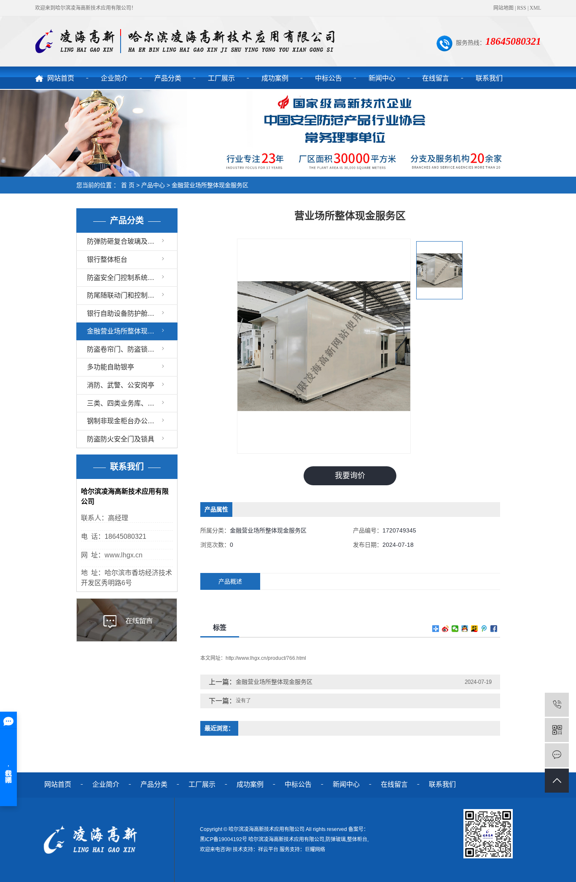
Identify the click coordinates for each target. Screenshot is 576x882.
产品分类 (167, 78)
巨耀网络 (315, 849)
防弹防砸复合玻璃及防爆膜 (127, 241)
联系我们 (489, 78)
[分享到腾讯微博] (484, 628)
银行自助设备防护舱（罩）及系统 (132, 313)
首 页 (128, 185)
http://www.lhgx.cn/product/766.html (266, 658)
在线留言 (435, 78)
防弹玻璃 (336, 839)
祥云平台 (268, 849)
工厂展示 (221, 78)
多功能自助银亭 (110, 367)
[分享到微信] (455, 628)
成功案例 (274, 78)
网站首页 (60, 78)
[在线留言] (557, 755)
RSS (521, 8)
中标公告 (328, 78)
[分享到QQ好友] (464, 628)
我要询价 (350, 475)
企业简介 (114, 78)
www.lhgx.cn (124, 555)
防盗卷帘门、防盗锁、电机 (127, 349)
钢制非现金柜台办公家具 (124, 421)
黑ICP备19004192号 (223, 839)
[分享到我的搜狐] (474, 628)
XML (535, 8)
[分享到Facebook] (494, 628)
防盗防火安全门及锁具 (120, 439)
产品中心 (153, 185)
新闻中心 (382, 78)
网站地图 (503, 8)
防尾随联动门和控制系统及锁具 (132, 295)
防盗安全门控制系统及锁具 (127, 277)
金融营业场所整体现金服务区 (210, 185)
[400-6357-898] (557, 705)
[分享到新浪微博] (445, 628)
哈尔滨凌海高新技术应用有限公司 (286, 839)
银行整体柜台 (107, 259)
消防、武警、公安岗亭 (120, 385)
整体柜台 (357, 839)
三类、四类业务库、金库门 (127, 403)
